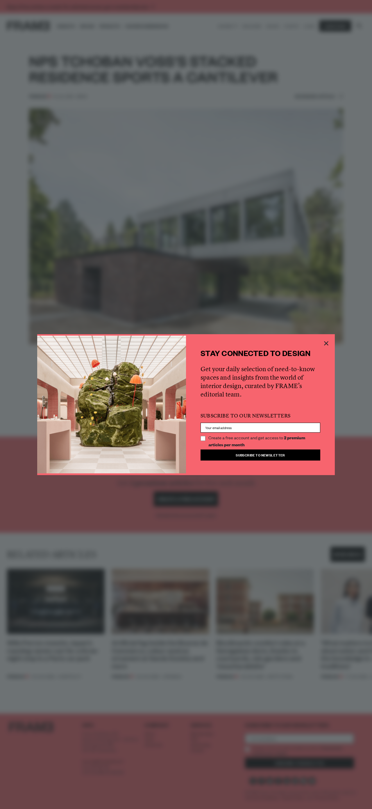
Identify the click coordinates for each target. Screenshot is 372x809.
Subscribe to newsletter (260, 455)
